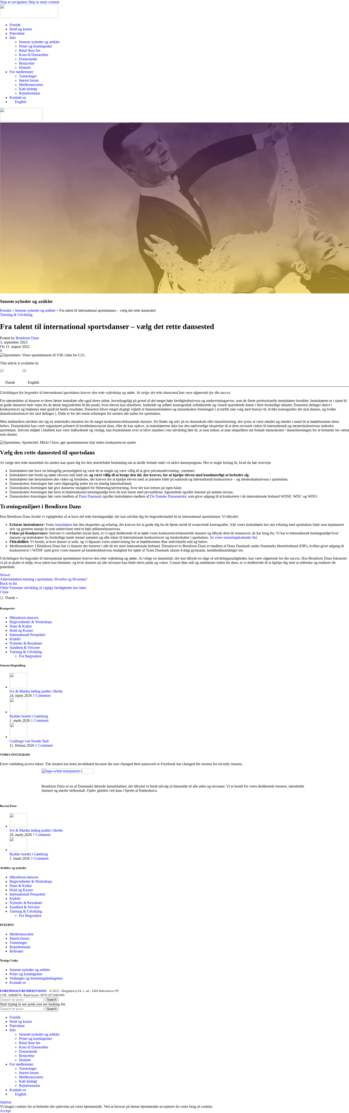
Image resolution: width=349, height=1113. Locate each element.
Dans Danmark (90, 496)
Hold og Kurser (21, 630)
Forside (5, 310)
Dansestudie (28, 59)
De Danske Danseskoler (168, 496)
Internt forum (29, 80)
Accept (5, 1111)
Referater (16, 951)
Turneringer (28, 76)
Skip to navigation (14, 2)
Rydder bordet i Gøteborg (28, 716)
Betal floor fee (29, 50)
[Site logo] (29, 17)
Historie (25, 68)
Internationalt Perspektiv (27, 635)
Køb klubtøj (28, 89)
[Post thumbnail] (18, 687)
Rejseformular (29, 93)
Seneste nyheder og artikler (39, 42)
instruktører (63, 525)
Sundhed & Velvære (24, 648)
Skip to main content (43, 2)
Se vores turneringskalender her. (234, 537)
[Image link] (68, 772)
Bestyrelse (26, 63)
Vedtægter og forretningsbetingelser (36, 978)
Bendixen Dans (27, 338)
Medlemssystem (31, 85)
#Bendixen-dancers (23, 618)
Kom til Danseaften (33, 55)
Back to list (8, 583)
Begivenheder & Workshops (30, 622)
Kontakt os (17, 983)
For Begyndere (30, 656)
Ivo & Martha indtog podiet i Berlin (36, 691)
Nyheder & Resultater (25, 643)
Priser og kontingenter (35, 46)
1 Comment (41, 695)
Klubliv (15, 639)
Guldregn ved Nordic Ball (29, 741)
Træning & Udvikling (16, 315)
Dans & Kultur (20, 626)
